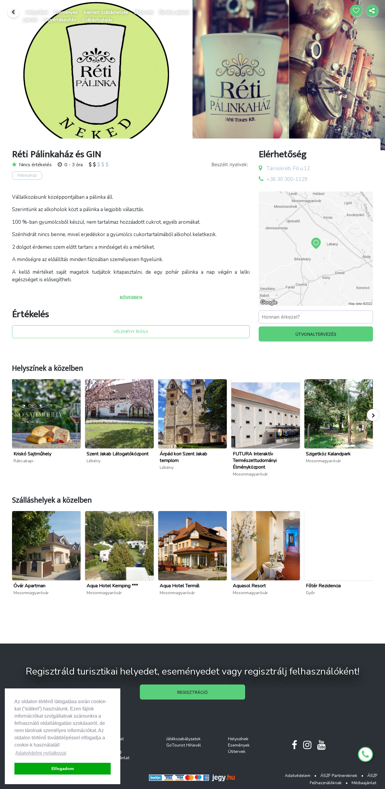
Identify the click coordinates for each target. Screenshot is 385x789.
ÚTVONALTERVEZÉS (315, 334)
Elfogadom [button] (62, 768)
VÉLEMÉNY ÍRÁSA (130, 332)
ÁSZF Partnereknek (338, 775)
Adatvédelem (297, 775)
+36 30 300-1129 (286, 179)
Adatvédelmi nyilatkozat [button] (40, 753)
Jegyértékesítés (60, 20)
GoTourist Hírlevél (183, 745)
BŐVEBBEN (131, 297)
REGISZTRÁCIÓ (192, 692)
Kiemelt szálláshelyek (106, 12)
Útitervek (143, 12)
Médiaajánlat (364, 783)
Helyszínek (37, 12)
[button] (373, 415)
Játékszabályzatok (183, 739)
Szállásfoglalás (97, 20)
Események (66, 12)
